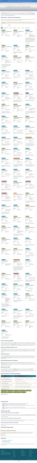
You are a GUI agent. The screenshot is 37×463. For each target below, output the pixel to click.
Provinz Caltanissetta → (17, 392)
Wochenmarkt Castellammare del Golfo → (6, 397)
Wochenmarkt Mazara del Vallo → (5, 399)
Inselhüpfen (22, 453)
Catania (6, 440)
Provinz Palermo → (3, 390)
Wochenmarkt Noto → (14, 399)
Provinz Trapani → (16, 390)
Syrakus (14, 455)
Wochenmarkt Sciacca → (21, 399)
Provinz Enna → (23, 392)
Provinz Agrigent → (28, 390)
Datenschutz (32, 459)
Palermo (3, 440)
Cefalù (14, 453)
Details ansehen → (27, 42)
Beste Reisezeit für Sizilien (6, 441)
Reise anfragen (4, 435)
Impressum (28, 459)
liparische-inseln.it (12, 371)
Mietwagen (30, 453)
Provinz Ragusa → (22, 390)
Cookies (35, 459)
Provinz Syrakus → (10, 392)
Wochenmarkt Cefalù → (17, 397)
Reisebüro (30, 455)
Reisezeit (30, 454)
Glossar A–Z (30, 456)
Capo (15, 343)
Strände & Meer (23, 455)
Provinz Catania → (10, 390)
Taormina (14, 454)
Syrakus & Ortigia (10, 440)
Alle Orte (14, 456)
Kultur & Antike (23, 454)
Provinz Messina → (3, 392)
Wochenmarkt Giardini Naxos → (25, 397)
